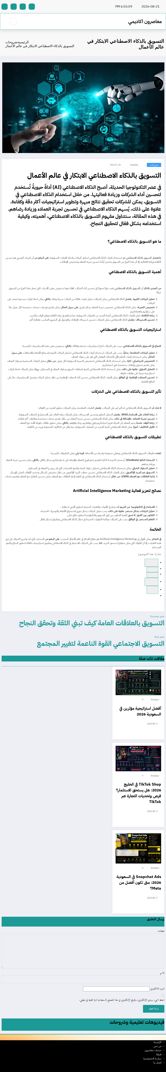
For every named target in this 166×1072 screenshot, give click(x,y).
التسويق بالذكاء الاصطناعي (139, 258)
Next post (159, 637)
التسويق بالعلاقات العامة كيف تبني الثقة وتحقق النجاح (91, 623)
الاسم (162, 973)
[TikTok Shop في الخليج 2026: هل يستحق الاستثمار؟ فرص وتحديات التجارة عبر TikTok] (138, 758)
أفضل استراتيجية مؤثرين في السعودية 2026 (140, 711)
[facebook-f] (32, 6)
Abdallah (134, 165)
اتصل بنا (157, 1063)
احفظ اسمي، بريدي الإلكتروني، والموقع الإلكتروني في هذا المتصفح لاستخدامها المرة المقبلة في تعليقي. (121, 1000)
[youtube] (4, 6)
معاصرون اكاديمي (145, 21)
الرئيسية (157, 1042)
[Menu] (23, 21)
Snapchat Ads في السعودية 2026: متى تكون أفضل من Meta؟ (138, 882)
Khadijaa (155, 699)
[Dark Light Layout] (3, 22)
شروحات (154, 165)
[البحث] (13, 21)
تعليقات (161, 931)
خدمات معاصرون (153, 1050)
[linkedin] (151, 582)
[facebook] (151, 563)
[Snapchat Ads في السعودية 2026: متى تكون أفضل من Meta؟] (138, 848)
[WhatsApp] (152, 569)
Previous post (157, 616)
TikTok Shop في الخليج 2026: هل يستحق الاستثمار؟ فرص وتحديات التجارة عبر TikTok (138, 793)
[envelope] (152, 590)
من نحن (157, 1046)
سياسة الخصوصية (152, 1059)
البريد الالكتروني (156, 989)
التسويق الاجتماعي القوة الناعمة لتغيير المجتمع (100, 643)
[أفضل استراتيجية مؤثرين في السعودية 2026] (138, 682)
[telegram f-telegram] (22, 6)
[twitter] (152, 575)
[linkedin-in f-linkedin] (13, 6)
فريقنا (158, 1054)
